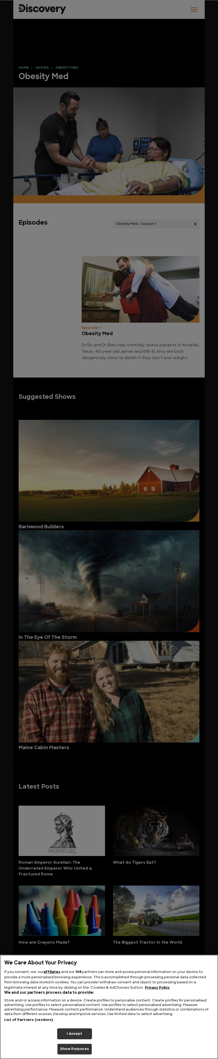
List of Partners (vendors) (28, 1020)
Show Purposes (74, 1049)
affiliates (52, 972)
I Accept (74, 1034)
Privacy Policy (157, 987)
